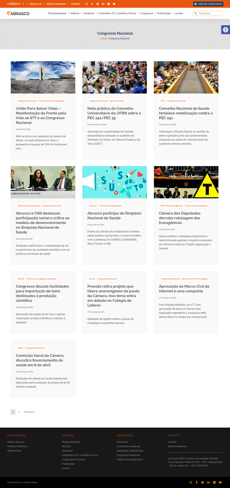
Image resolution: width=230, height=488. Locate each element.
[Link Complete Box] (43, 110)
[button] (225, 29)
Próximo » (30, 412)
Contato (75, 4)
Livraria (179, 13)
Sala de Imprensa (56, 4)
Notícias (75, 13)
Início (103, 38)
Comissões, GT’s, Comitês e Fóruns (117, 13)
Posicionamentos (57, 13)
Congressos (146, 13)
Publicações (164, 13)
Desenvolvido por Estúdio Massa (22, 482)
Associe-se (36, 4)
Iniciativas (89, 13)
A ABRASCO (13, 4)
